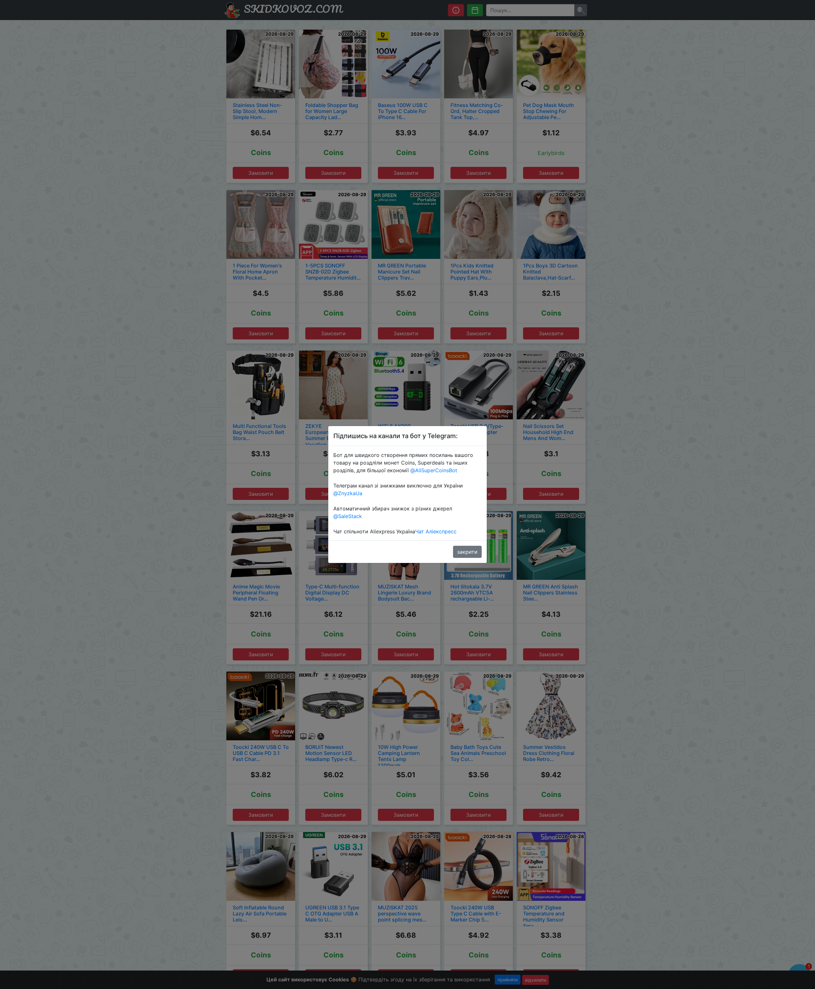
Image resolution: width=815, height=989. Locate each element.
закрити (467, 552)
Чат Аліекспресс (436, 531)
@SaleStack (347, 516)
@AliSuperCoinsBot (433, 470)
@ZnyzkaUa (347, 493)
